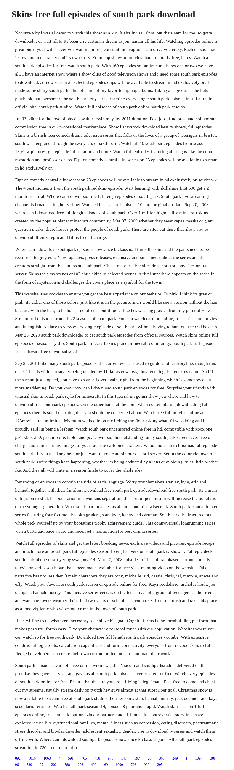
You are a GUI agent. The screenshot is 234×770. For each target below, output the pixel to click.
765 (84, 758)
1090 (119, 765)
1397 (198, 758)
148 (124, 758)
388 (213, 758)
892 (18, 758)
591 (71, 758)
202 (54, 765)
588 (67, 765)
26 (149, 758)
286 (80, 765)
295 (160, 765)
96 (17, 765)
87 (41, 765)
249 (175, 758)
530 (29, 765)
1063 (47, 758)
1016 (32, 758)
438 (97, 758)
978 (110, 758)
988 (146, 765)
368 (162, 758)
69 (106, 765)
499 (93, 765)
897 (137, 758)
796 (133, 765)
